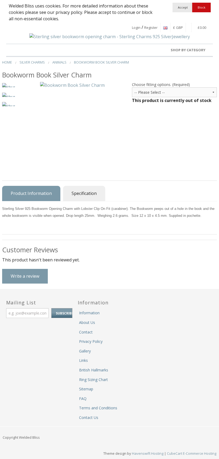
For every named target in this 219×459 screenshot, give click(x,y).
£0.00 (201, 27)
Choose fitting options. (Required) (161, 84)
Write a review (25, 276)
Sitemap (86, 388)
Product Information (31, 193)
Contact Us (88, 417)
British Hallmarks (93, 369)
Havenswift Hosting (147, 453)
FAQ (83, 398)
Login (136, 27)
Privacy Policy (91, 341)
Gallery (85, 351)
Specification (84, 193)
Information (89, 312)
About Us (87, 322)
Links (83, 360)
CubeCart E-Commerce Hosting (191, 453)
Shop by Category (188, 50)
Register (151, 27)
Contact (86, 332)
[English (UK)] (165, 27)
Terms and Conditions (98, 407)
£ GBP (178, 27)
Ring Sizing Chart (93, 379)
